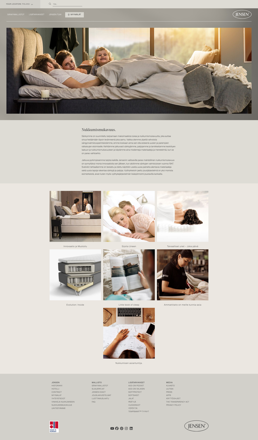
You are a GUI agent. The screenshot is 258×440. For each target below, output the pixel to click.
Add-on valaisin (136, 389)
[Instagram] (126, 428)
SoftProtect (135, 392)
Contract (57, 392)
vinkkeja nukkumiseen (63, 402)
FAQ (93, 402)
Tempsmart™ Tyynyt (138, 412)
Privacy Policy (173, 405)
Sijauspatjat (98, 389)
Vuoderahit (134, 405)
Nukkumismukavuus (62, 405)
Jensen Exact (99, 392)
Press (169, 392)
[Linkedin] (131, 428)
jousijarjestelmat (101, 395)
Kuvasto (170, 386)
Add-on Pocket (136, 386)
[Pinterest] (121, 428)
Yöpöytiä (132, 408)
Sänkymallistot (15, 15)
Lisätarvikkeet (36, 15)
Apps (168, 395)
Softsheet (133, 395)
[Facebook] (116, 428)
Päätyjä (132, 402)
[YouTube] (112, 428)
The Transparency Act (177, 402)
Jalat (131, 399)
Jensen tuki (55, 15)
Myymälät (76, 15)
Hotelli (55, 389)
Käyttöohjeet (173, 399)
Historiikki (57, 386)
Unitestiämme (59, 408)
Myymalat (57, 395)
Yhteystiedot (58, 399)
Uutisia (169, 389)
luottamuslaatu (100, 399)
